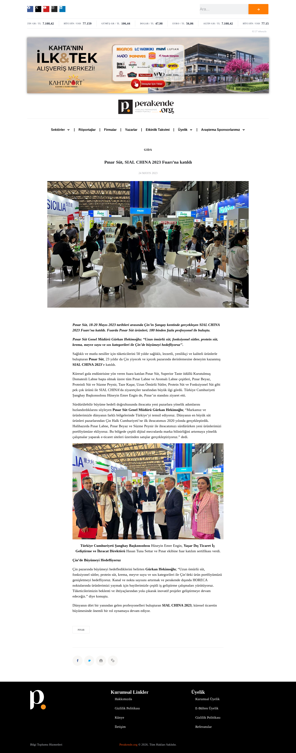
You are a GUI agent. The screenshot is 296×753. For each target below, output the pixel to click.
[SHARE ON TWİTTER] (89, 661)
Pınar (81, 630)
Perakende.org (128, 744)
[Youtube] (46, 9)
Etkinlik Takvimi (158, 129)
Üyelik (182, 129)
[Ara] (258, 9)
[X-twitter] (38, 9)
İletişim (120, 727)
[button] (113, 661)
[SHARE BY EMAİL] (101, 661)
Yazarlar (131, 129)
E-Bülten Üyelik (206, 708)
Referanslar (203, 727)
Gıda (148, 150)
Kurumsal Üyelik (207, 699)
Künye (119, 717)
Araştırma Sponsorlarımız (220, 129)
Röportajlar (87, 129)
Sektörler (58, 129)
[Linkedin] (62, 9)
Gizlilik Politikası (127, 708)
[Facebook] (30, 9)
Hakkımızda (123, 699)
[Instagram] (54, 9)
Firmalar (110, 129)
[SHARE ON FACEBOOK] (77, 661)
